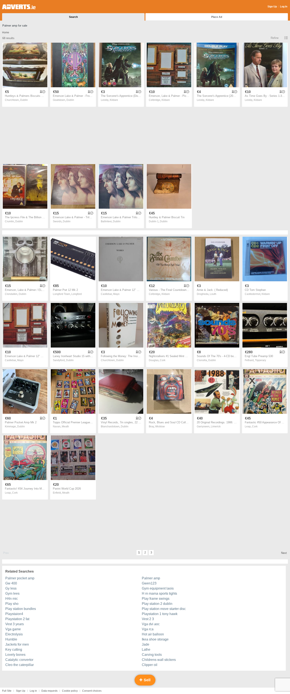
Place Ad (216, 16)
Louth (213, 294)
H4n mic (11, 598)
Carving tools (152, 654)
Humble (11, 639)
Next (284, 553)
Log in (33, 690)
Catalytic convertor (19, 660)
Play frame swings (155, 598)
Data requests (49, 690)
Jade (145, 644)
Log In (283, 6)
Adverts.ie (18, 6)
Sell (147, 680)
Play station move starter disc (164, 609)
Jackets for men (17, 644)
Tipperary (260, 360)
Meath (65, 426)
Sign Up (272, 6)
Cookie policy (70, 690)
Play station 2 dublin (157, 603)
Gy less (11, 588)
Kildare (114, 100)
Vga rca (147, 629)
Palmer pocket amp (19, 578)
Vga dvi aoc (151, 624)
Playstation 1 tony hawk (159, 614)
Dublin (24, 100)
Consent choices (91, 690)
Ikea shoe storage (155, 639)
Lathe (146, 649)
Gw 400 (11, 583)
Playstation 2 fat (17, 619)
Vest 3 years (14, 624)
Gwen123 (149, 583)
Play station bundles (20, 609)
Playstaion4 (14, 614)
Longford (76, 294)
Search (73, 16)
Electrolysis (14, 634)
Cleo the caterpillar (19, 665)
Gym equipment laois (158, 588)
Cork (162, 360)
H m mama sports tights (159, 593)
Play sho (11, 603)
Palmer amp (151, 578)
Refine (275, 37)
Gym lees (12, 593)
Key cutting (13, 649)
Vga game (13, 629)
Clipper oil (149, 665)
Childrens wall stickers (159, 660)
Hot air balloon (153, 634)
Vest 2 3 (148, 619)
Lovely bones (15, 654)
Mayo (116, 294)
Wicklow (160, 426)
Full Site (6, 690)
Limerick (216, 426)
